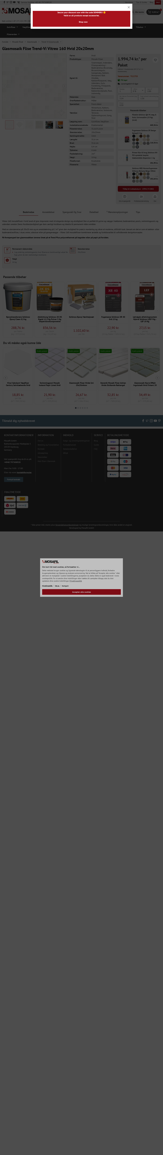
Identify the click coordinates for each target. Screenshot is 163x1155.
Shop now (83, 22)
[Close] (128, 7)
